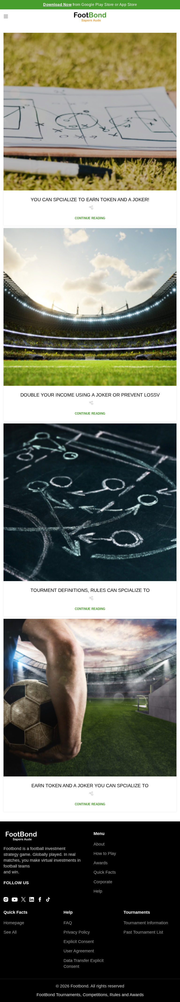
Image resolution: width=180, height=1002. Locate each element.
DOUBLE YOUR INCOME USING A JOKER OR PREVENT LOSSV (90, 394)
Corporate (103, 882)
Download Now (57, 5)
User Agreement (79, 951)
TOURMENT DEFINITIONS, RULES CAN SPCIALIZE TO (90, 590)
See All (10, 932)
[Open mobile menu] (6, 16)
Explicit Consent (79, 941)
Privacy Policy (77, 932)
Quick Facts (105, 872)
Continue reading (90, 218)
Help (98, 891)
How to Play (105, 853)
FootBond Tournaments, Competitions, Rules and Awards (90, 994)
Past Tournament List (143, 932)
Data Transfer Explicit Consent (84, 963)
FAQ (68, 922)
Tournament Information (146, 922)
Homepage (14, 922)
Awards (101, 863)
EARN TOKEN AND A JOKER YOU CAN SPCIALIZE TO (90, 785)
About (99, 844)
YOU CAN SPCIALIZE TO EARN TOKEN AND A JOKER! (90, 199)
